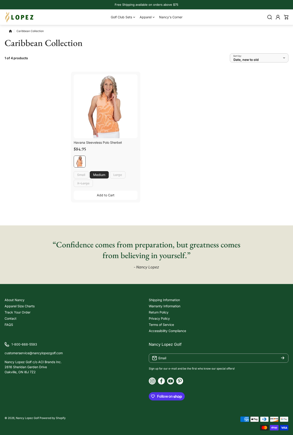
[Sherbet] (80, 162)
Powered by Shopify (53, 418)
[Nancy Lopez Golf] (19, 17)
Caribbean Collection (30, 31)
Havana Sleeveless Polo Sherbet (98, 142)
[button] (286, 17)
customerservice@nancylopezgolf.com (34, 353)
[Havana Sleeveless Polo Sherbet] (106, 106)
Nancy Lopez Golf (27, 418)
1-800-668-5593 (24, 344)
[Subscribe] (282, 358)
